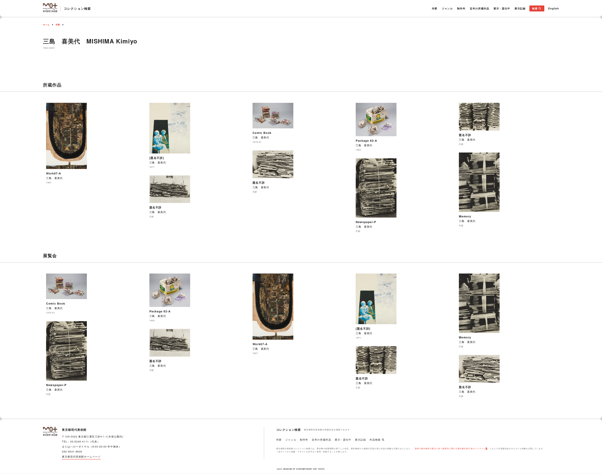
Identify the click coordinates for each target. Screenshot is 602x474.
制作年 (461, 8)
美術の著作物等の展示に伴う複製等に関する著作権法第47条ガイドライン (450, 448)
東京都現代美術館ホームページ (81, 456)
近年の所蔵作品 (479, 8)
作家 (434, 8)
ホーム (46, 24)
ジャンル (447, 8)
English (553, 8)
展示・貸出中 (502, 8)
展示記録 (520, 8)
